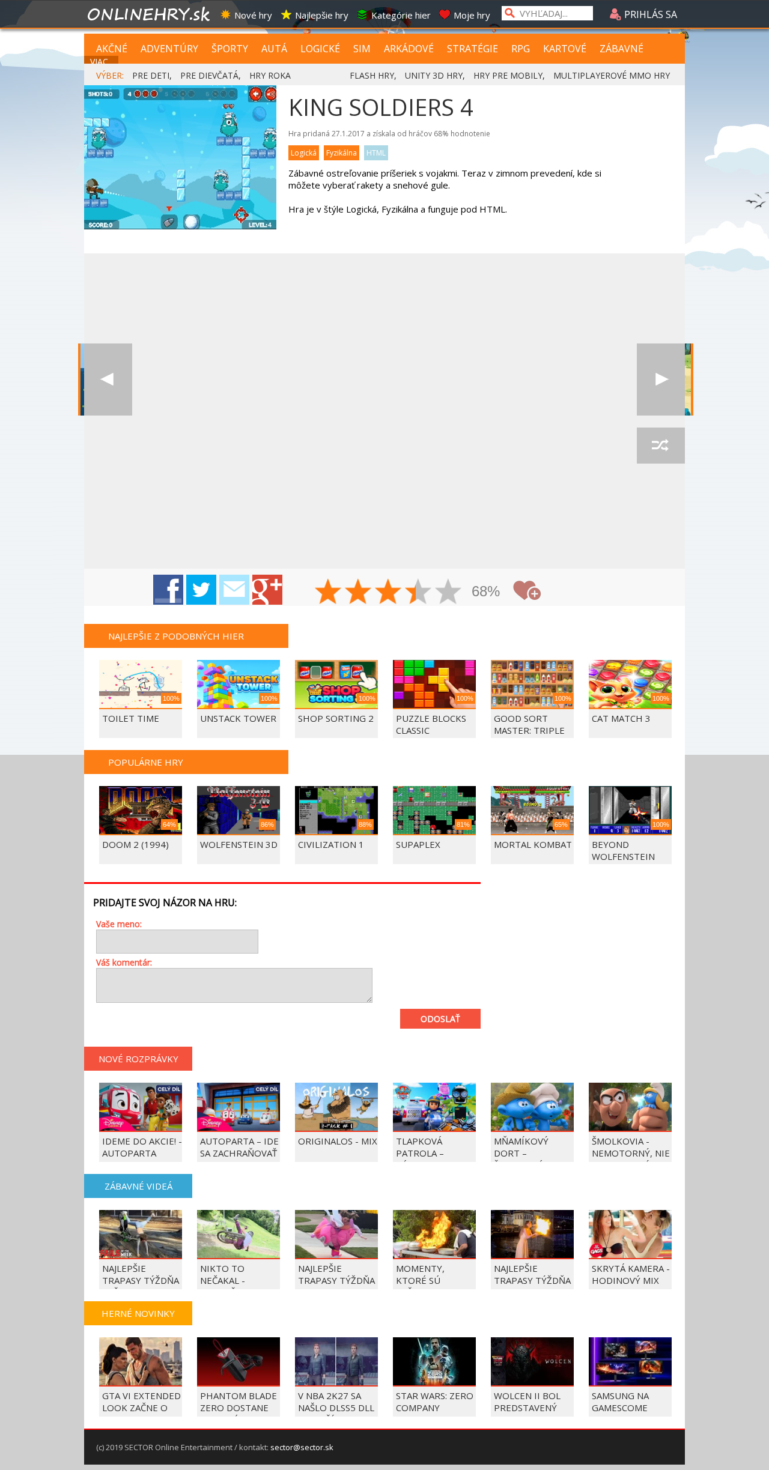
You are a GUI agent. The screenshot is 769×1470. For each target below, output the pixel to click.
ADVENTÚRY (169, 48)
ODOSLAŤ (440, 1018)
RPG (520, 48)
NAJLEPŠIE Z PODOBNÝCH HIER (176, 636)
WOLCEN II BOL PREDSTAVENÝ (527, 1402)
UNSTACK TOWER (238, 718)
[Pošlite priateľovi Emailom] (234, 590)
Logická (304, 153)
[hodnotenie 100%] (449, 592)
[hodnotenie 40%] (359, 592)
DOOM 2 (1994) (135, 844)
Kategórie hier (401, 15)
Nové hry (253, 15)
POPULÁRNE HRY (145, 762)
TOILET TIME (130, 718)
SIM (362, 48)
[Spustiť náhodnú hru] (661, 446)
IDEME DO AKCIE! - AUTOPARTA (142, 1147)
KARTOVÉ (564, 48)
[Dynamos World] (661, 379)
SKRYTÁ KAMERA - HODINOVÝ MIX (631, 1274)
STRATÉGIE (472, 48)
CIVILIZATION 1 (331, 844)
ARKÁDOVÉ (409, 48)
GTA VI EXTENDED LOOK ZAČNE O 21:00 (141, 1408)
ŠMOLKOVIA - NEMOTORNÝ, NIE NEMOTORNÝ (631, 1153)
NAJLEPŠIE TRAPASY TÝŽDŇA (532, 1274)
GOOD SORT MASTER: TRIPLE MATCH (529, 730)
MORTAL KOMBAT (533, 844)
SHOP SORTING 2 (336, 718)
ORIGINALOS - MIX (337, 1141)
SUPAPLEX (418, 844)
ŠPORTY (229, 48)
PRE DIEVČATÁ (209, 75)
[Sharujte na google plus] (267, 590)
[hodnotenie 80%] (419, 592)
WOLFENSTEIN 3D (239, 844)
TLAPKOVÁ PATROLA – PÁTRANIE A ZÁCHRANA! (422, 1159)
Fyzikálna (341, 153)
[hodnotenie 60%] (389, 592)
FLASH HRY (372, 75)
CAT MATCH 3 (621, 718)
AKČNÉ (111, 48)
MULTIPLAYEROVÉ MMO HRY (611, 75)
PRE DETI (150, 75)
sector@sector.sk (301, 1447)
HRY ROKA (270, 75)
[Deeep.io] (108, 379)
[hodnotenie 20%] (329, 592)
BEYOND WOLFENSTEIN (623, 850)
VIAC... (102, 61)
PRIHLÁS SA (649, 14)
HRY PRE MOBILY (508, 75)
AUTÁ (274, 48)
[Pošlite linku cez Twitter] (201, 590)
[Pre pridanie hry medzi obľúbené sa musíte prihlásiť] (527, 590)
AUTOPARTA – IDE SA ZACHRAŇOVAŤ (239, 1147)
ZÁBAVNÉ (621, 48)
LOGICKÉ (320, 48)
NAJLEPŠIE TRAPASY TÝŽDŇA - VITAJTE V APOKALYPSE (336, 1286)
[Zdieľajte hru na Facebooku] (168, 590)
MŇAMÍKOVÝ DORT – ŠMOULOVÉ (521, 1153)
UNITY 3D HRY (434, 75)
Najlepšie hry (321, 15)
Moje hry (472, 15)
